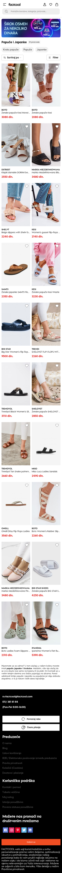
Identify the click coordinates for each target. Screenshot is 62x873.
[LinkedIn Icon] (30, 830)
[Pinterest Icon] (18, 830)
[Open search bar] (6, 11)
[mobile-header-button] (45, 4)
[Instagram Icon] (12, 830)
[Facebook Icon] (5, 830)
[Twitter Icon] (24, 830)
